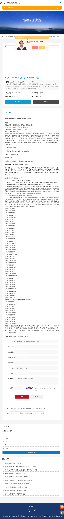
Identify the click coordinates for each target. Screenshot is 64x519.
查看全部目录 (31, 452)
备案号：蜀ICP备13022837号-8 (31, 516)
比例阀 (6, 448)
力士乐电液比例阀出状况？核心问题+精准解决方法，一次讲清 (21, 470)
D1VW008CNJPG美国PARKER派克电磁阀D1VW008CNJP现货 (27, 413)
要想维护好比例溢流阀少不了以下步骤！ (15, 473)
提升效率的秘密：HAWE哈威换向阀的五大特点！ (17, 483)
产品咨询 (17, 101)
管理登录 (47, 516)
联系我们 (46, 101)
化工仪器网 (59, 516)
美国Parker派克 (7, 431)
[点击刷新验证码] (29, 388)
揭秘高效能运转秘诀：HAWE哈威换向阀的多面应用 (18, 480)
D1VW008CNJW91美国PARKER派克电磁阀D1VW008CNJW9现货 (28, 409)
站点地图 (42, 516)
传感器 (6, 438)
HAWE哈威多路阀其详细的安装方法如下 (15, 490)
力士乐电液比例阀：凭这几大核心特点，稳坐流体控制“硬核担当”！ (22, 466)
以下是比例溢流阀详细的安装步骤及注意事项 (16, 476)
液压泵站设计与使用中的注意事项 (13, 463)
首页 (7, 36)
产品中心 (12, 36)
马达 (6, 445)
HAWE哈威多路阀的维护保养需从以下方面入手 (17, 487)
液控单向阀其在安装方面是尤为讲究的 (15, 494)
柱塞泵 (6, 441)
